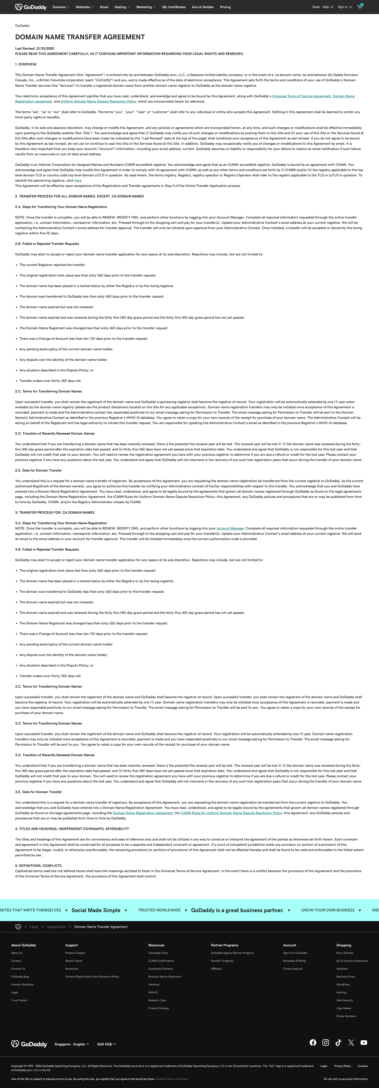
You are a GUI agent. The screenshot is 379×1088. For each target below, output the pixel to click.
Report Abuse (73, 960)
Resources (71, 968)
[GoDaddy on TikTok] (338, 1045)
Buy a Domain (345, 952)
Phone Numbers (346, 1016)
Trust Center (19, 1000)
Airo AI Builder (203, 7)
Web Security (344, 1000)
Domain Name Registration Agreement (143, 813)
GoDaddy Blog (20, 976)
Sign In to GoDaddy (295, 952)
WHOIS (153, 992)
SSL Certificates (174, 7)
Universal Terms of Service (171, 1078)
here (78, 180)
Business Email (345, 976)
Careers (16, 960)
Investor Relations (22, 984)
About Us (17, 952)
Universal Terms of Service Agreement (301, 96)
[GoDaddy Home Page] (29, 1044)
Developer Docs (158, 952)
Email (104, 7)
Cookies (363, 1066)
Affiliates (216, 968)
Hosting (341, 992)
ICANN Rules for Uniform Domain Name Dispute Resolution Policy (231, 813)
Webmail (153, 984)
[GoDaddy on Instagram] (326, 1045)
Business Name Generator (164, 976)
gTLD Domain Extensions (352, 960)
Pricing (225, 7)
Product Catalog (158, 1008)
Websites (342, 968)
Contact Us (18, 968)
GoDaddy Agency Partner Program (232, 952)
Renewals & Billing (294, 960)
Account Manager (230, 528)
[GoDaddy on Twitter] (351, 1045)
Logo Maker (343, 1008)
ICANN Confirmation (161, 960)
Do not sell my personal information (346, 1078)
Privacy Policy (342, 1066)
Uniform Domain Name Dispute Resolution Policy (98, 101)
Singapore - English (70, 1044)
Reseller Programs (222, 960)
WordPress (343, 984)
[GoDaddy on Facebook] (313, 1045)
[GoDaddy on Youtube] (364, 1045)
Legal (14, 992)
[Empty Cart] (360, 7)
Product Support (75, 952)
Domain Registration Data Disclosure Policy (92, 976)
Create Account (293, 968)
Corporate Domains (160, 968)
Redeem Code (157, 1000)
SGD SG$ (104, 1044)
